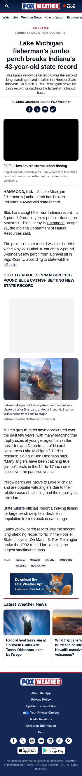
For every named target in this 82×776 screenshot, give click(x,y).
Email (45, 109)
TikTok (59, 741)
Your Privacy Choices (44, 712)
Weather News (31, 17)
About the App (41, 693)
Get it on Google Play (53, 750)
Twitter (37, 109)
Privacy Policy (41, 699)
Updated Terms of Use (41, 706)
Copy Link (53, 109)
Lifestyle (41, 28)
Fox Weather (41, 6)
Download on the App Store (27, 750)
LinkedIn (50, 741)
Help (41, 732)
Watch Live (11, 17)
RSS (68, 741)
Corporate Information (41, 725)
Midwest (35, 560)
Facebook (29, 109)
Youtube (41, 741)
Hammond (56, 223)
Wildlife (21, 566)
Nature (49, 560)
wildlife (19, 508)
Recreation (38, 566)
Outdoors (65, 560)
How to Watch (54, 17)
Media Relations (41, 719)
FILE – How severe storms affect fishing (35, 166)
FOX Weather (60, 101)
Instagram (32, 741)
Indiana (54, 212)
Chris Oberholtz (27, 101)
